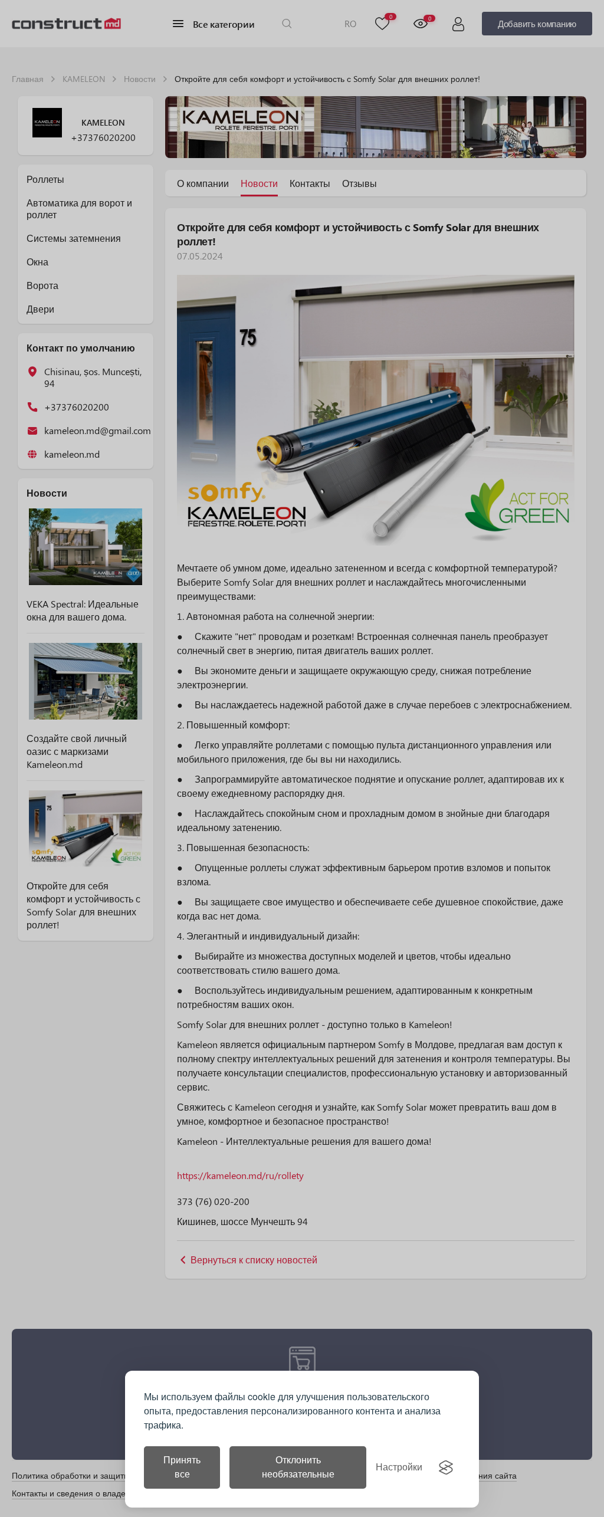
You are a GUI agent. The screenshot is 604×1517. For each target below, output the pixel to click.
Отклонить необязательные (298, 1467)
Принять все (182, 1467)
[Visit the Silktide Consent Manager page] (446, 1467)
